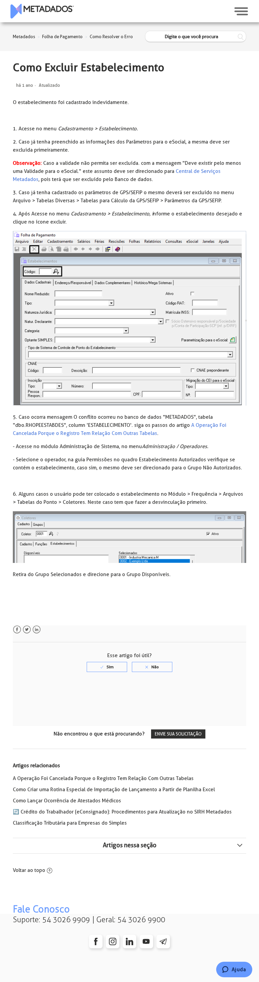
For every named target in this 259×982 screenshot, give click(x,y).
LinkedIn (36, 629)
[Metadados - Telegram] (163, 941)
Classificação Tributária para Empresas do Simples (70, 823)
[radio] (107, 667)
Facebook (17, 629)
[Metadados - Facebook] (96, 941)
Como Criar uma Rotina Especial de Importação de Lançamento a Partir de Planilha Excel (114, 789)
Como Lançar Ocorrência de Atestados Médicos (67, 801)
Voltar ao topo (29, 870)
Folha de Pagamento (62, 36)
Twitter (27, 629)
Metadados (24, 36)
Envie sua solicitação (178, 733)
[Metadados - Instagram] (112, 941)
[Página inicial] (42, 11)
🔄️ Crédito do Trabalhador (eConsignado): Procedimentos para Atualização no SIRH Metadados (122, 812)
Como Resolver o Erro (111, 36)
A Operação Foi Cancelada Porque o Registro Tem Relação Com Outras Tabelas (103, 778)
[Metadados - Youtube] (146, 941)
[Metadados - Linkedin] (129, 941)
